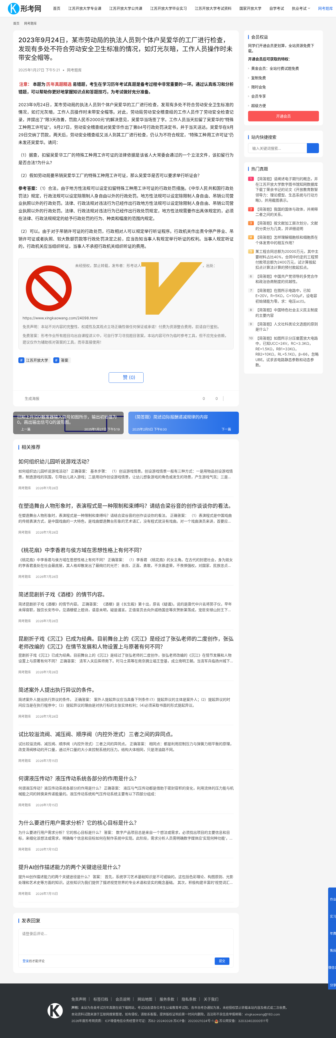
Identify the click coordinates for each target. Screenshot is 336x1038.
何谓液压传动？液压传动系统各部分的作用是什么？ (78, 779)
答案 (64, 360)
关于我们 (211, 999)
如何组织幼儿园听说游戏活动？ (55, 462)
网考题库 (74, 70)
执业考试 (299, 8)
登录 (26, 961)
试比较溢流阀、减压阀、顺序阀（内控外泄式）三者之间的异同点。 (97, 734)
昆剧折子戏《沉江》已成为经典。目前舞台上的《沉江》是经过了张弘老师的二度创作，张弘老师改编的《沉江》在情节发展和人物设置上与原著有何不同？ (126, 643)
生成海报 (31, 398)
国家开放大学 (250, 8)
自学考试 (276, 8)
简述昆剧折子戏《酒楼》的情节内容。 (63, 594)
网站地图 (145, 999)
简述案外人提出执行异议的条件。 (57, 690)
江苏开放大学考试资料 (213, 8)
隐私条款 (189, 999)
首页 (56, 8)
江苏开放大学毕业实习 (168, 8)
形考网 (90, 1021)
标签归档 (100, 999)
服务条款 (167, 999)
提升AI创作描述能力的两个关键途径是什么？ (70, 867)
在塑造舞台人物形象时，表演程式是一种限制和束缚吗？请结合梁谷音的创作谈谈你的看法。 (126, 506)
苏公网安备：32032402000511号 (244, 1021)
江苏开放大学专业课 (84, 8)
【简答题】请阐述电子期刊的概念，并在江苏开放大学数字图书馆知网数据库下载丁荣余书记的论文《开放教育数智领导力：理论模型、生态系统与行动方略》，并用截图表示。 (286, 190)
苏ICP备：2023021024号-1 (193, 1021)
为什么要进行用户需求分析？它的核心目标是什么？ (78, 823)
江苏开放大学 (37, 360)
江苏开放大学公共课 (125, 8)
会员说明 (123, 999)
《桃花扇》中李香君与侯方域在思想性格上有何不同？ (81, 550)
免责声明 (78, 999)
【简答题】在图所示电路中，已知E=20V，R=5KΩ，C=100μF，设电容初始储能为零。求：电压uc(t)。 (286, 295)
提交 (222, 961)
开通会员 (283, 116)
